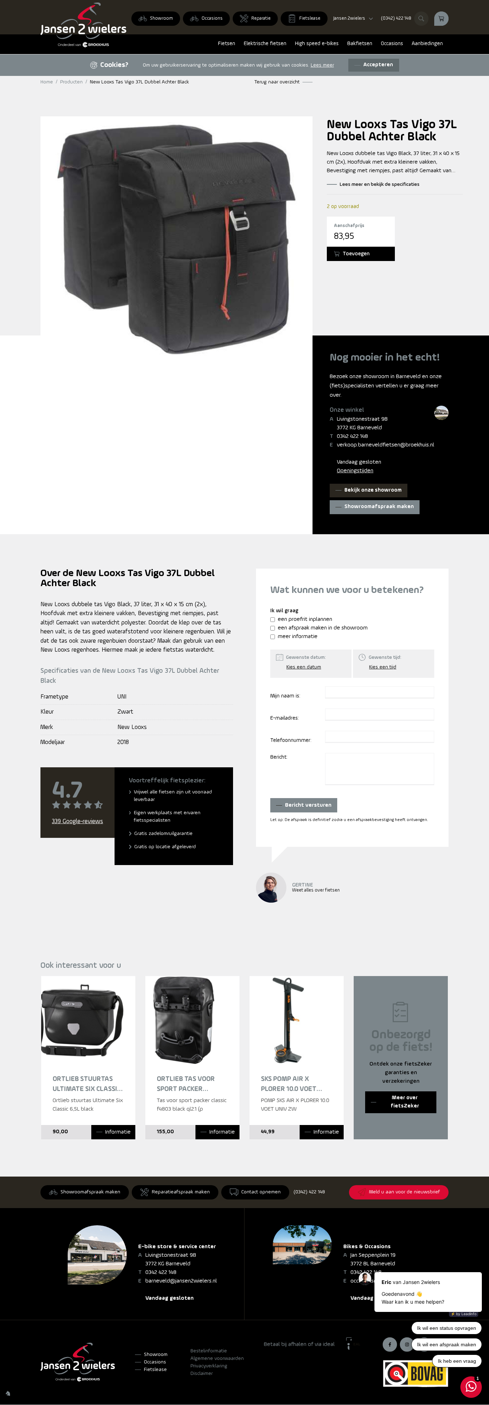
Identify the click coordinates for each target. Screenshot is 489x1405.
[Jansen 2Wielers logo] (83, 25)
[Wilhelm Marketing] (8, 1393)
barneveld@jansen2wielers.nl (181, 1281)
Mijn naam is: (285, 696)
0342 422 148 (352, 436)
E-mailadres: (284, 718)
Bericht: (278, 757)
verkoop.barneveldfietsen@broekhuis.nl (385, 445)
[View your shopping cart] (441, 18)
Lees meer (322, 65)
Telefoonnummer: (290, 740)
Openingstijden (355, 471)
